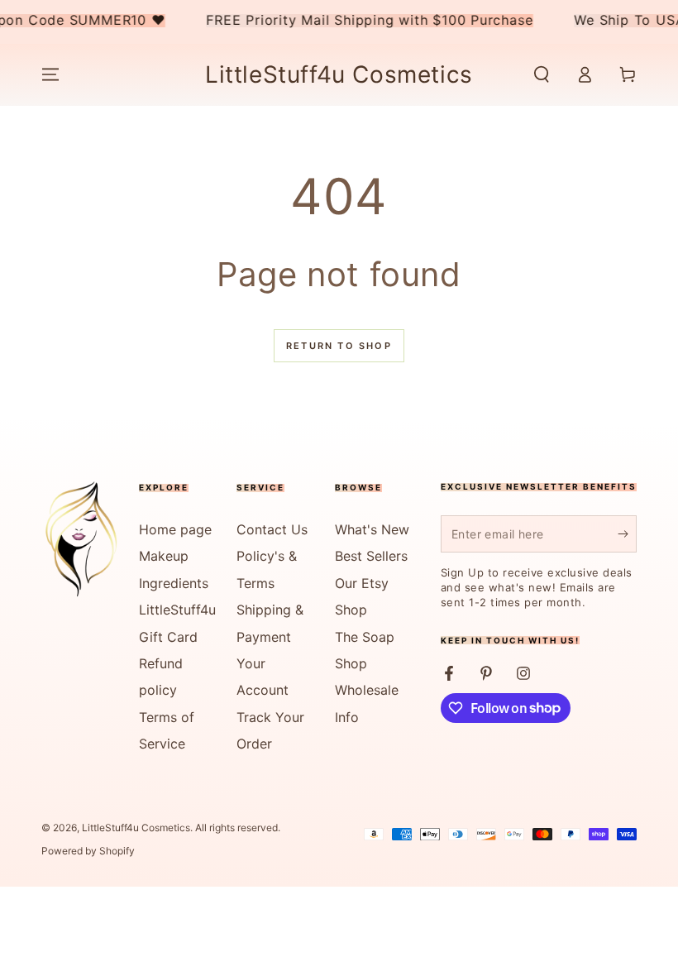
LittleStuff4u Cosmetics (136, 827)
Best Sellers (371, 556)
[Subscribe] (627, 533)
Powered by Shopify (88, 850)
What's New (372, 529)
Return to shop (339, 346)
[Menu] (50, 74)
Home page (175, 529)
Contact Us (272, 529)
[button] (541, 74)
